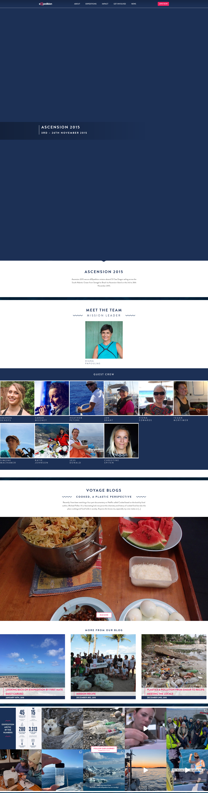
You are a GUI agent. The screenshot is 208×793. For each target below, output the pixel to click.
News (133, 4)
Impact (105, 4)
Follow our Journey (104, 749)
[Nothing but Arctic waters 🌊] (145, 770)
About (77, 4)
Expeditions (91, 4)
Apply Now (163, 4)
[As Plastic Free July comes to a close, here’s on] (104, 728)
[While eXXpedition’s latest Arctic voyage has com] (21, 770)
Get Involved (120, 4)
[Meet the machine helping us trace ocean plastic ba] (145, 728)
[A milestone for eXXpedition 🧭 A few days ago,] (104, 770)
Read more (104, 615)
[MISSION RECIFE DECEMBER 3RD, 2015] (103, 666)
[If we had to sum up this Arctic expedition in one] (187, 728)
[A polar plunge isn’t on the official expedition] (187, 770)
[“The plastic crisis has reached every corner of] (62, 770)
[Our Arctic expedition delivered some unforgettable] (62, 728)
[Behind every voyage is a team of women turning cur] (21, 728)
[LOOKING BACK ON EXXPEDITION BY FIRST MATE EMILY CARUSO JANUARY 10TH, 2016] (32, 666)
